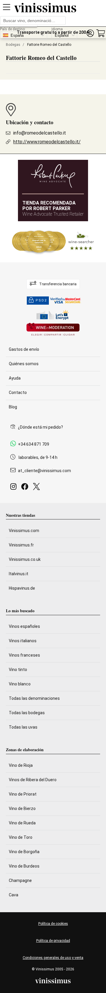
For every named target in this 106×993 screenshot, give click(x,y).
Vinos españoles (24, 626)
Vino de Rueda (22, 823)
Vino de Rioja (21, 765)
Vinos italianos (23, 640)
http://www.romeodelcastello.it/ (47, 142)
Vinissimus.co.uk (25, 559)
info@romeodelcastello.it (39, 133)
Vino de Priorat (23, 794)
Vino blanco (20, 684)
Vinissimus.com (24, 530)
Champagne (20, 880)
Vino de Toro (20, 837)
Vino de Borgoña (24, 851)
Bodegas (13, 45)
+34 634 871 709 (33, 444)
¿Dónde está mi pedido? (40, 427)
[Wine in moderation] (53, 330)
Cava (13, 895)
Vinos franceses (24, 655)
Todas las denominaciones (34, 698)
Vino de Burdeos (24, 866)
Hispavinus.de (22, 588)
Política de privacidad (53, 941)
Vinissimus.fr (21, 545)
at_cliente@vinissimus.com (44, 470)
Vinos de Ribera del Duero (33, 779)
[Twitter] (37, 488)
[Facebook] (26, 488)
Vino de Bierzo (22, 808)
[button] (90, 33)
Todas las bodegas (27, 712)
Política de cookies (53, 924)
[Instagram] (14, 488)
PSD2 (41, 300)
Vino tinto (18, 669)
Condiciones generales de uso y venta (53, 958)
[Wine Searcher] (53, 241)
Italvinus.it (18, 573)
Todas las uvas (23, 727)
